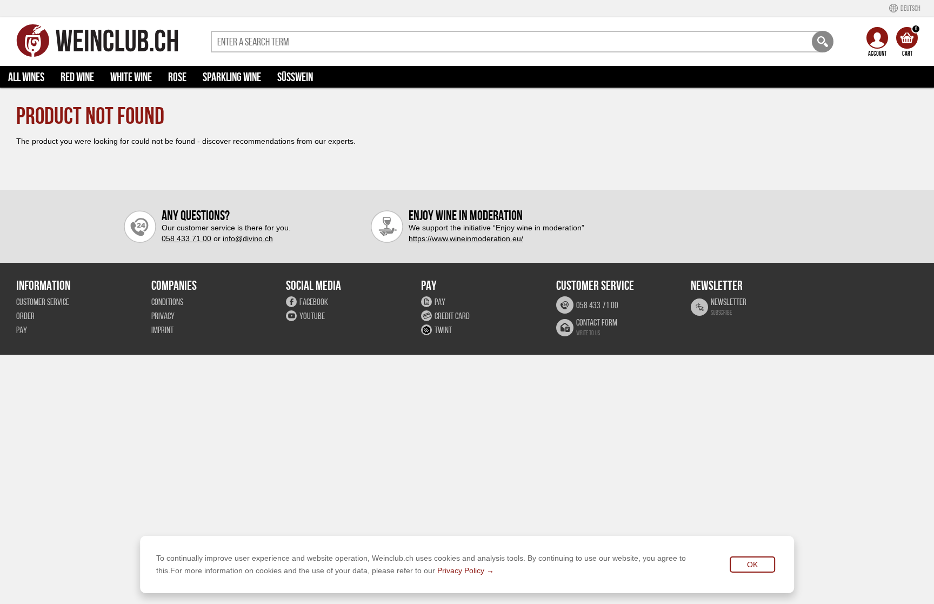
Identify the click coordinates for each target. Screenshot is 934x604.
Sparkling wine (232, 76)
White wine (131, 76)
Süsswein (295, 76)
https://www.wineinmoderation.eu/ (466, 238)
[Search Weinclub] (822, 41)
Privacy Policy (460, 570)
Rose (177, 76)
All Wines (26, 76)
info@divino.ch (248, 238)
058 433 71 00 (186, 238)
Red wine (77, 76)
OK (752, 564)
